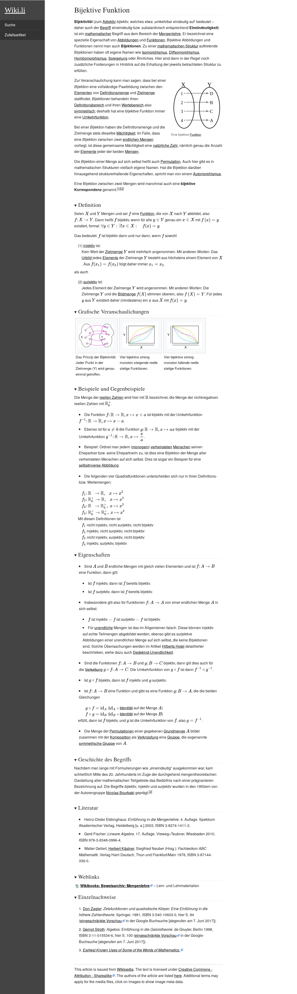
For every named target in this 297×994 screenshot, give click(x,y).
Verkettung (94, 669)
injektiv (89, 245)
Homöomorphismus (90, 58)
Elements (110, 257)
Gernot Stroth (94, 929)
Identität (126, 707)
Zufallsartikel (15, 34)
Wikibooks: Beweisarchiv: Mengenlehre (115, 885)
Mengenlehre (170, 33)
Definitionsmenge (114, 92)
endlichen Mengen (138, 139)
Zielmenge (146, 92)
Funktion (195, 134)
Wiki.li (15, 10)
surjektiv (90, 281)
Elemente (88, 151)
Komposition (120, 737)
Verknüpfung (147, 737)
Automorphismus (207, 173)
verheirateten (161, 446)
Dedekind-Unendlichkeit (153, 652)
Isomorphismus (154, 52)
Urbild (87, 257)
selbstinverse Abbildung (99, 465)
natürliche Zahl (165, 145)
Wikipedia (125, 969)
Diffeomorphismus (184, 52)
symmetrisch (84, 111)
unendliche (103, 627)
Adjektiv (109, 21)
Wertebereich (133, 105)
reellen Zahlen (111, 397)
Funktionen (156, 40)
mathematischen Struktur (177, 46)
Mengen (132, 151)
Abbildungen (128, 40)
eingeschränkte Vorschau (101, 920)
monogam (140, 446)
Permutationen (122, 731)
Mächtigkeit (125, 133)
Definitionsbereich (89, 105)
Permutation (171, 161)
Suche (10, 24)
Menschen (181, 446)
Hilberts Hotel (173, 646)
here (178, 975)
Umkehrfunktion (95, 117)
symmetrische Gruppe (97, 743)
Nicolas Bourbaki (120, 792)
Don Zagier (92, 908)
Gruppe (173, 737)
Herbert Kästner (121, 848)
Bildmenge (127, 294)
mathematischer (98, 33)
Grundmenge (174, 731)
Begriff (105, 27)
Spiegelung (117, 58)
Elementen (83, 92)
